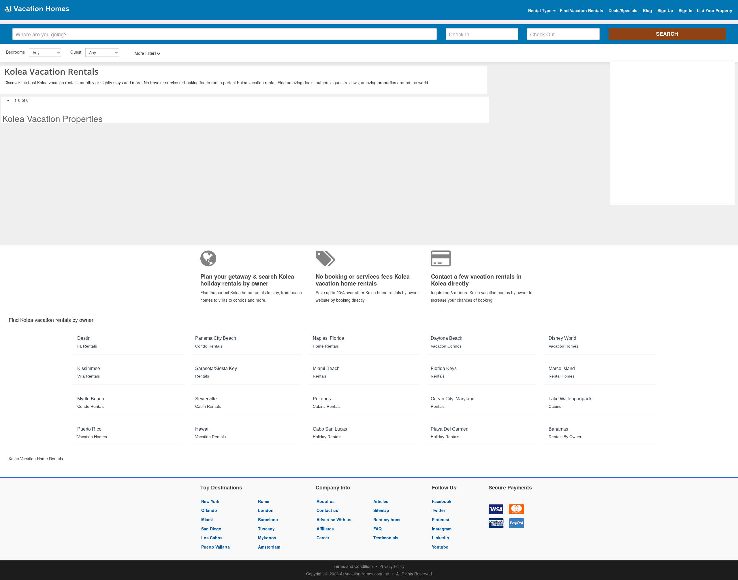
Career (323, 537)
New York (210, 501)
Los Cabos (212, 537)
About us (326, 501)
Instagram (441, 529)
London (266, 510)
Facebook (441, 501)
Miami (207, 519)
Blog (647, 10)
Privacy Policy (391, 566)
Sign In (685, 10)
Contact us (327, 510)
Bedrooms (15, 52)
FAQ (377, 529)
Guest (75, 52)
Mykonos (267, 537)
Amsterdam (269, 547)
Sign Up (665, 10)
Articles (380, 501)
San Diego (211, 529)
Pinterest (440, 519)
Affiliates (325, 529)
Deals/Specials (623, 10)
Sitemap (381, 510)
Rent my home (387, 519)
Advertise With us (334, 519)
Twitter (438, 510)
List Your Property (714, 10)
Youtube (440, 547)
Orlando (209, 510)
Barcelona (268, 519)
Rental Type (540, 10)
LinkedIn (440, 537)
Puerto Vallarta (215, 547)
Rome (263, 501)
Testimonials (385, 537)
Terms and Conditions (354, 566)
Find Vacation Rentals (581, 10)
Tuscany (266, 529)
